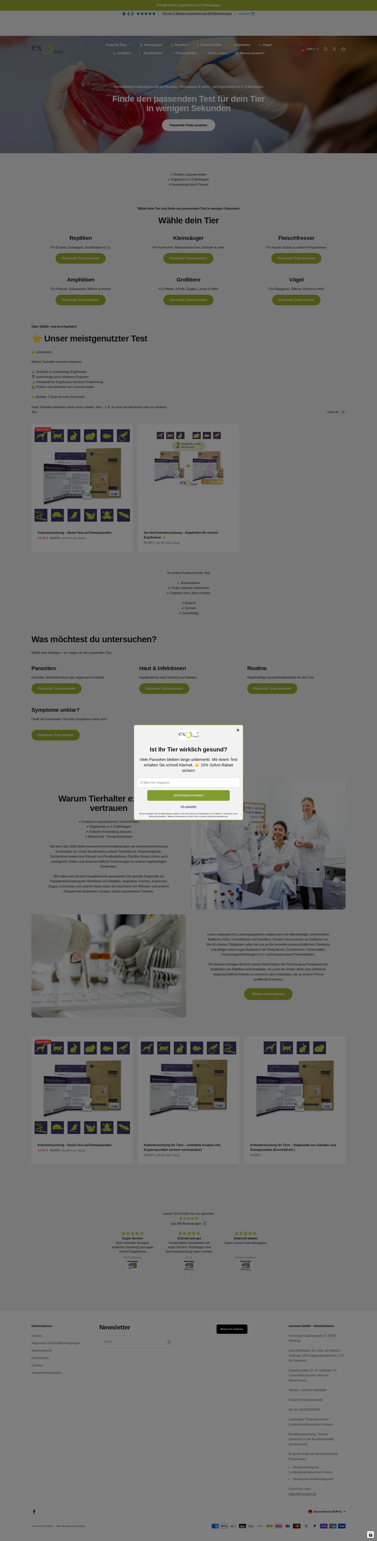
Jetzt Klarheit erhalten (188, 795)
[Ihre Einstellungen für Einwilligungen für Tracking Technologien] (370, 1534)
